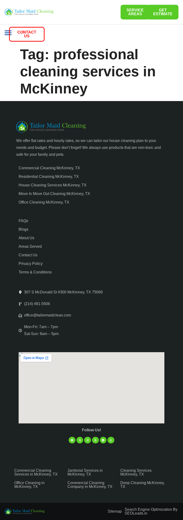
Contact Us (28, 255)
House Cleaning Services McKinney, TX (52, 185)
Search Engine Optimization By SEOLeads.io (151, 511)
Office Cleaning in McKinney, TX (29, 485)
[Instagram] (87, 440)
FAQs (23, 221)
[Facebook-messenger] (103, 440)
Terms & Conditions (35, 272)
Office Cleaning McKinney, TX (44, 202)
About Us (26, 238)
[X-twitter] (79, 440)
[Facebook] (72, 440)
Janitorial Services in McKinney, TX (85, 472)
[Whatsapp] (110, 440)
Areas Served (30, 246)
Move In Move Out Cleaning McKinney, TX (54, 194)
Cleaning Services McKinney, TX (136, 472)
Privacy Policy (31, 264)
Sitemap (115, 511)
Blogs (23, 229)
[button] (8, 32)
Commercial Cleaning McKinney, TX (49, 168)
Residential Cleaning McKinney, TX (49, 177)
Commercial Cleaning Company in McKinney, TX (89, 485)
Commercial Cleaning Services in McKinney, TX (36, 472)
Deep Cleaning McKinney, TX (142, 485)
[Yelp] (95, 440)
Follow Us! (91, 430)
